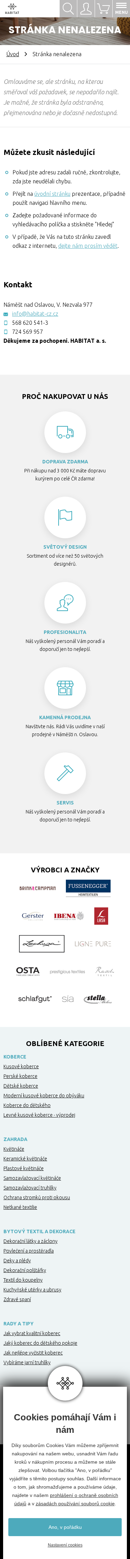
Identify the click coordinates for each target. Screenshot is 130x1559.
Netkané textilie (20, 1207)
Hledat (68, 8)
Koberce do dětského (27, 1105)
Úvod (12, 54)
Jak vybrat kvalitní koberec (31, 1333)
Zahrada (15, 1139)
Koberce (14, 1057)
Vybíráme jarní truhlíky (27, 1362)
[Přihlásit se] (86, 8)
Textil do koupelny (23, 1280)
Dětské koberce (20, 1086)
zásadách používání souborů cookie (75, 1503)
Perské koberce (20, 1076)
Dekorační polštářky (24, 1270)
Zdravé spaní (17, 1299)
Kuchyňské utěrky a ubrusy (32, 1289)
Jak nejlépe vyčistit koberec (33, 1353)
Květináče (13, 1149)
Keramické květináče (25, 1158)
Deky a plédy (17, 1260)
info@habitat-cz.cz (35, 314)
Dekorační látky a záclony (30, 1241)
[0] (103, 8)
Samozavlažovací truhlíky (30, 1188)
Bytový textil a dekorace (39, 1231)
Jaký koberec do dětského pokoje (40, 1343)
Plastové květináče (23, 1168)
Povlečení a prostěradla (28, 1251)
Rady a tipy (18, 1323)
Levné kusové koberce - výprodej (39, 1115)
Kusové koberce (21, 1066)
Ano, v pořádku (65, 1527)
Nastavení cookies (65, 1545)
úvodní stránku (52, 194)
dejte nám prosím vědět (88, 246)
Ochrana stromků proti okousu (36, 1197)
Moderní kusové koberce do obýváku (43, 1095)
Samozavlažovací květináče (32, 1178)
